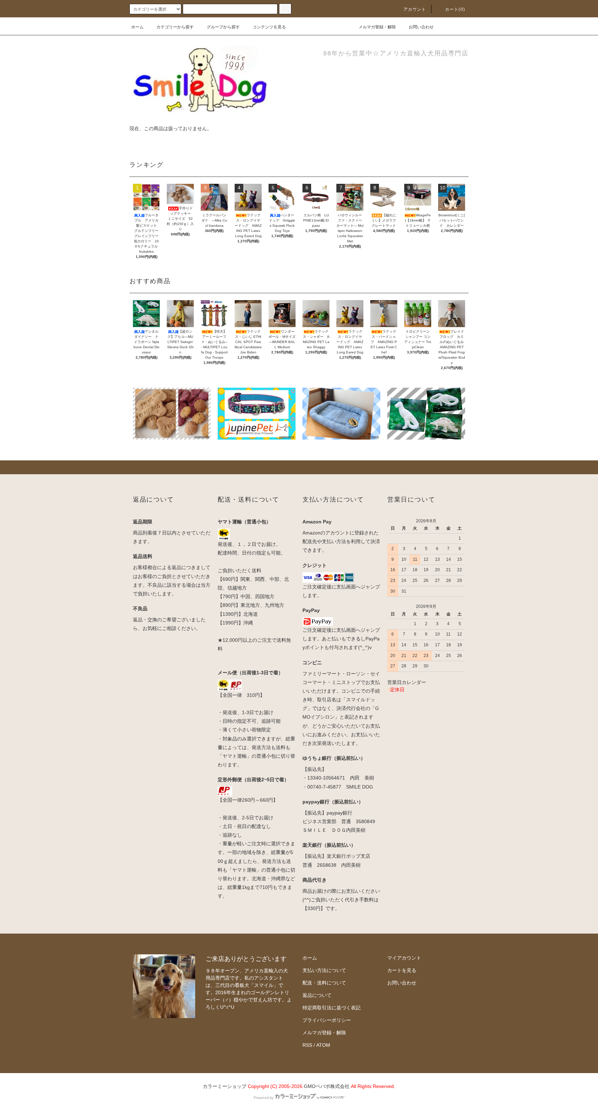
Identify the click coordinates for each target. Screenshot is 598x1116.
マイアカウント (404, 958)
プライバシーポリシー (326, 1020)
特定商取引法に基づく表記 (331, 1007)
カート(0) (455, 9)
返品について (317, 995)
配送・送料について (324, 983)
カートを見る (401, 970)
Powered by (264, 1098)
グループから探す (223, 27)
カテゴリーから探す (175, 27)
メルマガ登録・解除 (377, 27)
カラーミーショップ (224, 1086)
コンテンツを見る (269, 27)
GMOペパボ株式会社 (327, 1086)
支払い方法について (324, 970)
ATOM (323, 1045)
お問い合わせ (421, 27)
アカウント (415, 9)
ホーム (137, 27)
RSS (307, 1045)
